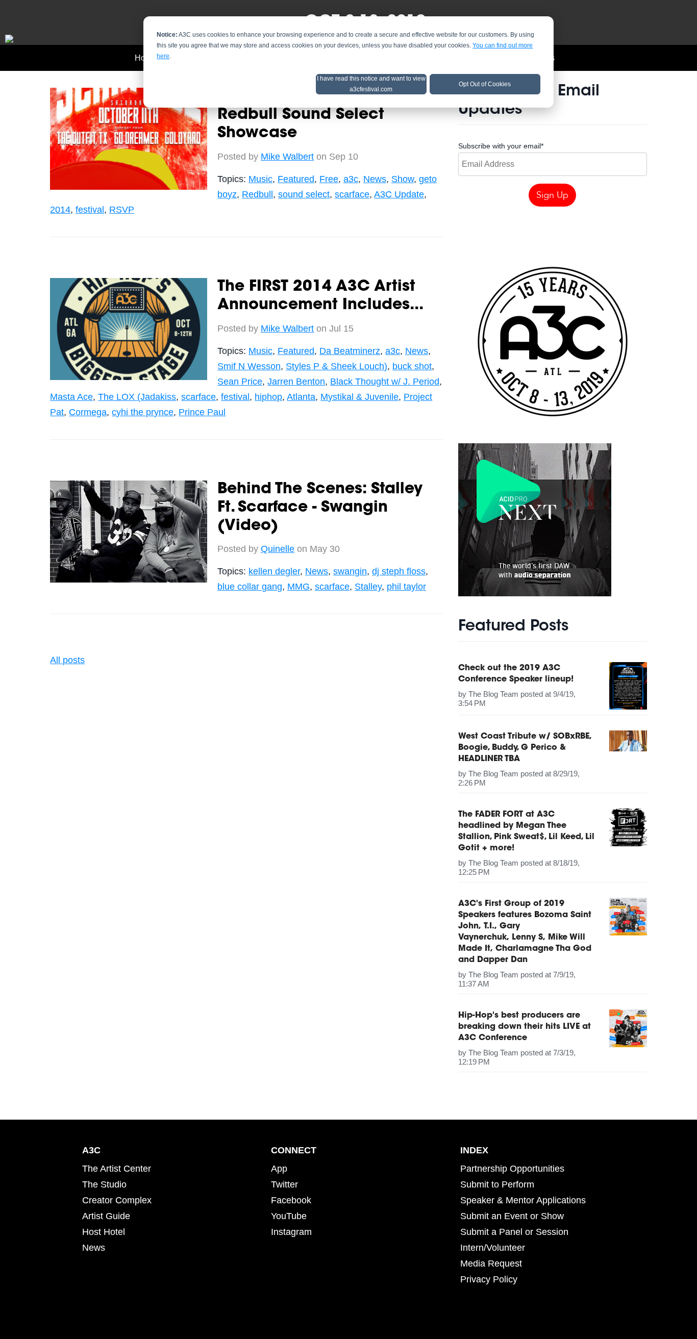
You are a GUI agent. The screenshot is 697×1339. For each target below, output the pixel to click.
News (374, 179)
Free (328, 179)
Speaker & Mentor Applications (523, 1200)
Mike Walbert (287, 156)
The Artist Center (116, 1169)
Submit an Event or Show (512, 1216)
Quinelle (277, 549)
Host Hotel (103, 1232)
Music (260, 179)
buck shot (412, 366)
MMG (298, 587)
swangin (350, 571)
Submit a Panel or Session (514, 1232)
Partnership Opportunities (512, 1169)
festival (90, 210)
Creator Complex (117, 1200)
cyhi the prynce (142, 412)
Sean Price (239, 381)
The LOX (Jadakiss (137, 397)
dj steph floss (399, 571)
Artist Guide (106, 1216)
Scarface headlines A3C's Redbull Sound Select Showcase (317, 115)
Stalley (368, 587)
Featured (296, 179)
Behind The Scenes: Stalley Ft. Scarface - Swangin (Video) (319, 508)
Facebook (291, 1200)
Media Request (491, 1263)
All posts (67, 660)
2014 (60, 210)
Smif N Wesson (249, 366)
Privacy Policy (488, 1279)
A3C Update (399, 194)
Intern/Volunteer (492, 1248)
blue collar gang (249, 587)
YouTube (289, 1216)
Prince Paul (202, 412)
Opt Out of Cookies (485, 84)
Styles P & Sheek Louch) (336, 366)
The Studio (104, 1184)
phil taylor (406, 587)
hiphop (268, 397)
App (279, 1169)
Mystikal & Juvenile (359, 397)
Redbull (257, 194)
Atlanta (301, 397)
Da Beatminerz (349, 351)
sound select (304, 194)
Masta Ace (71, 397)
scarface (352, 194)
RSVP (121, 210)
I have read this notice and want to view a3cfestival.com (371, 84)
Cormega (88, 412)
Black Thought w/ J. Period (384, 381)
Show (402, 179)
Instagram (291, 1232)
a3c (350, 179)
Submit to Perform (497, 1184)
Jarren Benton (296, 381)
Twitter (284, 1184)
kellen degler (274, 571)
